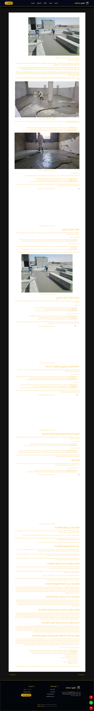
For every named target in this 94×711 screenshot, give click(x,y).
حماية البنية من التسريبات (74, 237)
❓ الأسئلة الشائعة (51, 694)
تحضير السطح (76, 305)
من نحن (50, 3)
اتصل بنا (32, 3)
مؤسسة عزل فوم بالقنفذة (67, 527)
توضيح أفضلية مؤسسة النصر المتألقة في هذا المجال (69, 647)
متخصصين (71, 601)
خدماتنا (56, 3)
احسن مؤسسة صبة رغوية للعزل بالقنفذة (60, 622)
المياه (43, 127)
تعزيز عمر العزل (76, 441)
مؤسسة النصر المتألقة (50, 170)
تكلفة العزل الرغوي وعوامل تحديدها (62, 366)
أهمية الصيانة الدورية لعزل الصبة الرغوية (60, 434)
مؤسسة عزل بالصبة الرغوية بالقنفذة (62, 583)
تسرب (46, 127)
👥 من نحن (52, 692)
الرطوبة (30, 181)
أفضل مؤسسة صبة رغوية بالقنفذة (63, 563)
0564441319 (66, 531)
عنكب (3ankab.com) (40, 706)
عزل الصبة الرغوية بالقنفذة (67, 546)
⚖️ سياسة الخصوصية (50, 696)
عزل (65, 127)
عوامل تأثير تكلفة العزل (75, 374)
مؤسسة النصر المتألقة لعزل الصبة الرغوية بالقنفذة (55, 635)
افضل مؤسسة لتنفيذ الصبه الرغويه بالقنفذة (58, 609)
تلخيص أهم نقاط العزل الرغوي (73, 468)
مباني (78, 591)
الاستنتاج (75, 460)
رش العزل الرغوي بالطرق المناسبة (73, 313)
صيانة (66, 444)
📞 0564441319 (27, 692)
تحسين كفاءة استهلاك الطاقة (73, 244)
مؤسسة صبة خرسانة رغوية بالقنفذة (62, 596)
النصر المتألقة (49, 119)
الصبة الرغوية (76, 60)
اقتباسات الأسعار (76, 382)
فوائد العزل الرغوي (70, 229)
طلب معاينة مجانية (26, 695)
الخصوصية (39, 3)
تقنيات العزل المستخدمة (74, 173)
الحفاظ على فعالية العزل (74, 448)
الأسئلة (45, 3)
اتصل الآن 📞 (8, 3)
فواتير (37, 249)
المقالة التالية (12, 675)
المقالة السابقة (81, 675)
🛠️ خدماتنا (52, 689)
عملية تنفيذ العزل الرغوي (67, 297)
